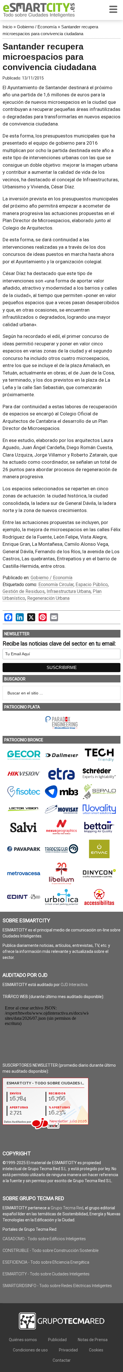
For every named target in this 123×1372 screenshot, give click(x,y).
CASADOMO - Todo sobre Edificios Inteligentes (44, 1238)
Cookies (96, 1350)
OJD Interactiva (74, 984)
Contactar (62, 1360)
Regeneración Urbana (48, 598)
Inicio (7, 26)
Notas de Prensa (93, 1339)
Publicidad (57, 1339)
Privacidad (68, 1350)
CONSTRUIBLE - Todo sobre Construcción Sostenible (50, 1250)
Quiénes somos (23, 1339)
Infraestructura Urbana (69, 591)
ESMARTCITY (39, 10)
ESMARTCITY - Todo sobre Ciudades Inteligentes (46, 1274)
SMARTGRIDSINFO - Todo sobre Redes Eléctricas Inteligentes (57, 1285)
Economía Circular (56, 584)
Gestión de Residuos (24, 591)
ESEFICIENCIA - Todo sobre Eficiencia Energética (46, 1262)
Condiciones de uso (30, 1350)
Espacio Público (92, 584)
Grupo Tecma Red (67, 1208)
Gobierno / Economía (37, 26)
